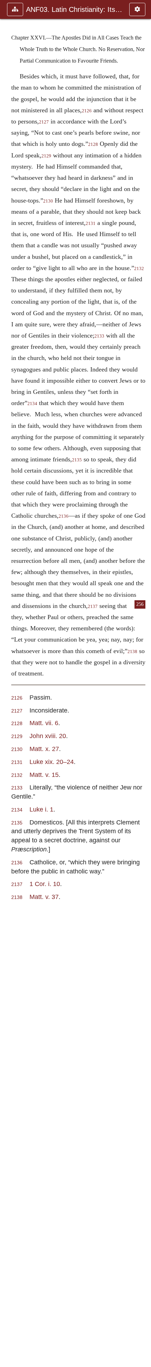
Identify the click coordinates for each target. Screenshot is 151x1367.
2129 (46, 156)
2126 (87, 110)
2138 (132, 651)
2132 (16, 775)
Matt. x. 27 (44, 748)
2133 (99, 336)
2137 (93, 606)
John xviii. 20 (47, 735)
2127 (44, 122)
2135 (77, 460)
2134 (32, 403)
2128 (93, 144)
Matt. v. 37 (44, 896)
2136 (63, 516)
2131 (91, 223)
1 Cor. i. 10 (44, 883)
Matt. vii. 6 (43, 723)
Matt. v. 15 (44, 774)
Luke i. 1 (41, 809)
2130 (48, 201)
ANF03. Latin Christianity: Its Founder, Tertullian (74, 9)
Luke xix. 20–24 (51, 761)
